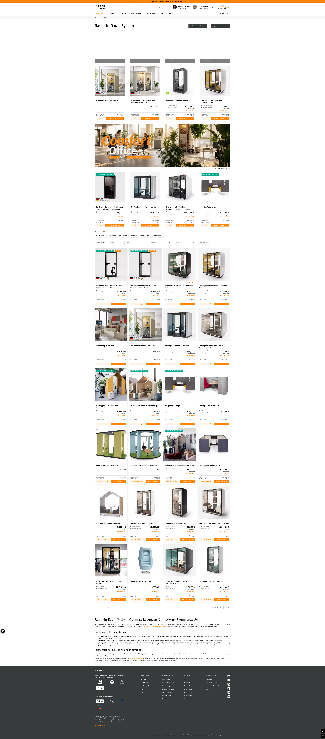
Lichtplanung (166, 686)
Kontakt (208, 689)
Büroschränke (188, 686)
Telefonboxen (147, 626)
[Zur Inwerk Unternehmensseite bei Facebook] (229, 689)
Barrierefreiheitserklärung (184, 735)
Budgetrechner (166, 695)
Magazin (142, 689)
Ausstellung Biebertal (212, 682)
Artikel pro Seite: (217, 607)
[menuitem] (182, 7)
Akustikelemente (189, 699)
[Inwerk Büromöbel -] (97, 17)
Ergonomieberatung (168, 689)
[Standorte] (323, 736)
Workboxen (154, 626)
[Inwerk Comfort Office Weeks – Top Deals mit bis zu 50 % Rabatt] (162, 145)
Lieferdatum (153, 242)
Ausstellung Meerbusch (212, 686)
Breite (177, 242)
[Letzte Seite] (103, 607)
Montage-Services (167, 699)
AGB (150, 735)
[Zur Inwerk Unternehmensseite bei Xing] (229, 681)
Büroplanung (166, 679)
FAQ (220, 735)
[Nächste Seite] (99, 607)
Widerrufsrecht (198, 735)
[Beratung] (323, 731)
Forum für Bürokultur (135, 658)
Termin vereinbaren (203, 8)
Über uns (143, 679)
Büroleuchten (188, 695)
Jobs (141, 692)
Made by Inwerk (144, 682)
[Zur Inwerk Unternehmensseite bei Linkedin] (229, 677)
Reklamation (209, 679)
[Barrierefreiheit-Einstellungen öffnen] (3, 631)
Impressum (143, 735)
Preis (127, 242)
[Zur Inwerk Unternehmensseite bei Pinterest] (229, 697)
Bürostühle (187, 682)
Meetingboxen (163, 626)
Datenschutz (156, 735)
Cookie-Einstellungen (168, 735)
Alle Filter (202, 242)
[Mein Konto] (213, 7)
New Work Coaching (168, 682)
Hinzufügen (114, 118)
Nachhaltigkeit (144, 686)
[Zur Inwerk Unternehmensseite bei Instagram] (229, 685)
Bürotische (187, 679)
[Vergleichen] (100, 118)
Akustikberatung (167, 692)
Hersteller (112, 242)
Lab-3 (204, 658)
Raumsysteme (188, 692)
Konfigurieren (184, 118)
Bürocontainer (188, 689)
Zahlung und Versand (210, 735)
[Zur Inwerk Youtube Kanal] (229, 693)
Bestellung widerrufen (101, 725)
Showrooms (203, 6)
